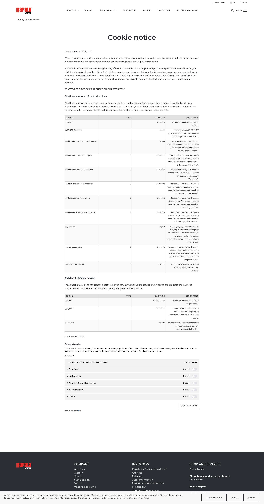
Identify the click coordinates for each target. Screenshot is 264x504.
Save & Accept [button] (189, 405)
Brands (78, 476)
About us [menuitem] (71, 10)
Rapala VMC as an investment (149, 469)
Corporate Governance (145, 490)
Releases (137, 476)
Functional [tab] (74, 369)
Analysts (137, 473)
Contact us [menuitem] (129, 10)
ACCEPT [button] (251, 498)
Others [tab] (72, 397)
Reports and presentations (148, 483)
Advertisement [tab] (76, 390)
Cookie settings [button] (214, 498)
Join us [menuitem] (147, 10)
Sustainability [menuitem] (107, 10)
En (234, 3)
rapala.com (220, 3)
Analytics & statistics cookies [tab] (82, 383)
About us (79, 469)
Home (19, 19)
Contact (244, 3)
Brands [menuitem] (88, 10)
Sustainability (82, 480)
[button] (69, 355)
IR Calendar (139, 487)
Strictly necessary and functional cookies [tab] (88, 362)
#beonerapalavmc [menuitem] (187, 10)
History (78, 473)
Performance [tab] (75, 376)
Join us (78, 483)
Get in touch (197, 469)
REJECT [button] (235, 498)
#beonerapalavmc (85, 487)
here (155, 61)
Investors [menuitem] (164, 10)
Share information (142, 480)
